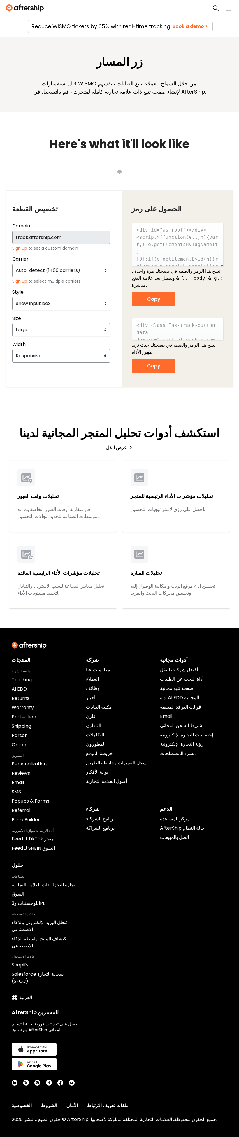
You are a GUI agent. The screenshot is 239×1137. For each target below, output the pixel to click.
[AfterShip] (26, 8)
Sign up (20, 248)
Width (19, 344)
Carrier (20, 259)
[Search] (216, 8)
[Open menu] (228, 8)
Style (18, 292)
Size (16, 318)
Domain (21, 226)
